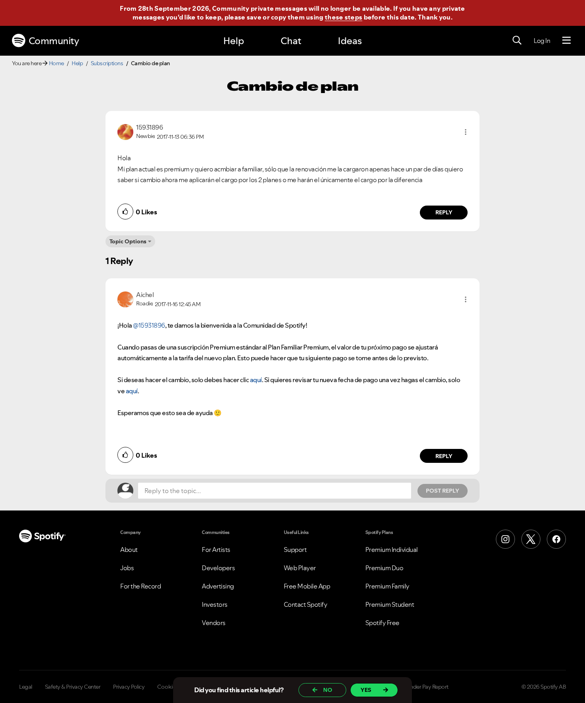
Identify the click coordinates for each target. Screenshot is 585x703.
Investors (215, 604)
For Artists (216, 549)
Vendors (214, 622)
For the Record (140, 586)
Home (56, 63)
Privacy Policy (128, 686)
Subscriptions (107, 63)
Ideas (350, 40)
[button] (466, 132)
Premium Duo (384, 567)
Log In (542, 40)
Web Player (300, 567)
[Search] (517, 40)
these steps (343, 17)
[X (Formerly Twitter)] (530, 539)
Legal (25, 686)
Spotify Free (382, 622)
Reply (443, 212)
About (129, 549)
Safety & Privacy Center (73, 686)
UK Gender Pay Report (421, 686)
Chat (291, 40)
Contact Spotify (306, 604)
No (327, 690)
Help (233, 40)
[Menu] (566, 40)
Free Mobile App (307, 586)
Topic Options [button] (127, 241)
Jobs (127, 567)
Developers (218, 567)
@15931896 (149, 325)
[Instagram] (505, 539)
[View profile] (125, 131)
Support (295, 549)
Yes (366, 690)
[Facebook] (556, 539)
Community (54, 40)
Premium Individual (391, 549)
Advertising (218, 586)
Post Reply (442, 491)
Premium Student (389, 604)
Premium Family (387, 586)
